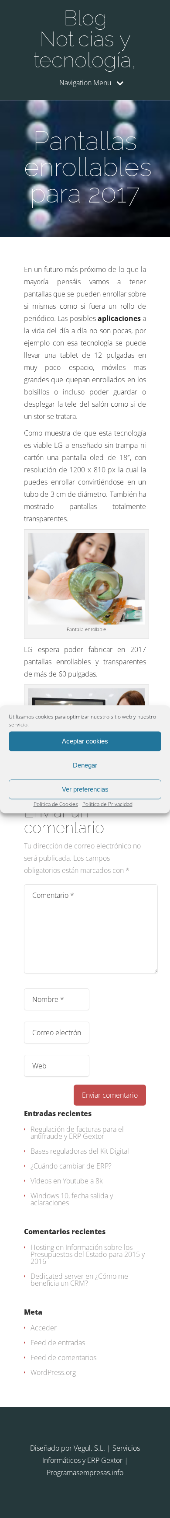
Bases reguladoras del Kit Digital (80, 1151)
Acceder (44, 1328)
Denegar (85, 765)
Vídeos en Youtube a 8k (67, 1181)
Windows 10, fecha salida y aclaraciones (72, 1199)
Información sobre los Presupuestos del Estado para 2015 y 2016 (88, 1254)
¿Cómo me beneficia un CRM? (79, 1279)
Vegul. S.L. (89, 1448)
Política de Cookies (56, 803)
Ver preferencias (85, 789)
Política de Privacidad (107, 803)
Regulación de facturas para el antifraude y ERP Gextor (77, 1132)
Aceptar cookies (85, 741)
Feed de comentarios (63, 1357)
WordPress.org (53, 1372)
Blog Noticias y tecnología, (85, 38)
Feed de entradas (58, 1342)
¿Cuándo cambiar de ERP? (71, 1166)
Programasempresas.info (85, 1472)
